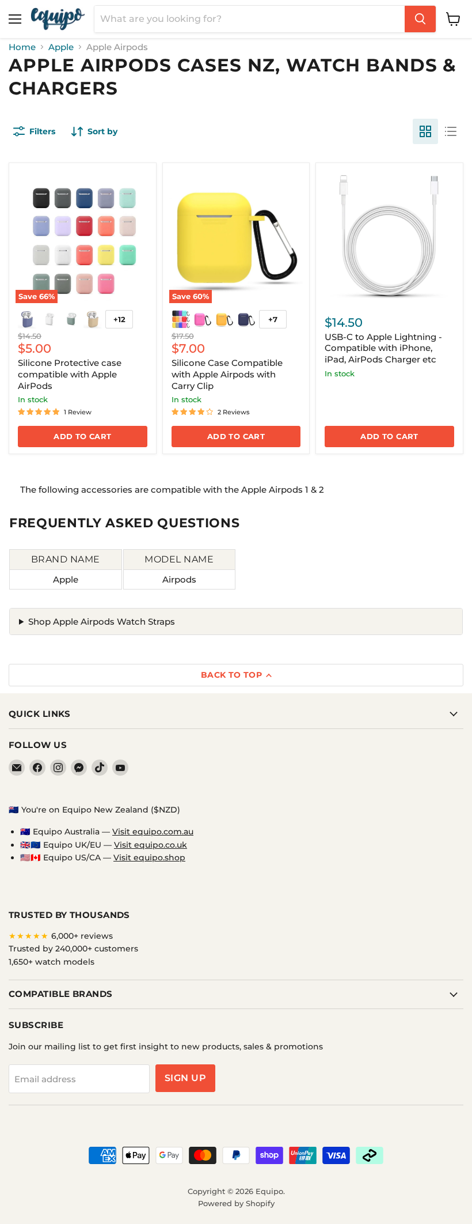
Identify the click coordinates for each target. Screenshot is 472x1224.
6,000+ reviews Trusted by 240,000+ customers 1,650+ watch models (73, 949)
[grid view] (425, 131)
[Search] (420, 19)
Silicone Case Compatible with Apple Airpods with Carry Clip (227, 374)
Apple (61, 47)
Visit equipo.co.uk (150, 845)
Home (22, 47)
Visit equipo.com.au (152, 831)
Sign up (185, 1077)
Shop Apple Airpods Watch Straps (101, 621)
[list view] (450, 131)
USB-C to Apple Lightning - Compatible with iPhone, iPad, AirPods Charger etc (383, 348)
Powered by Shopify (236, 1203)
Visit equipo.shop (149, 857)
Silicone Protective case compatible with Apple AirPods (69, 374)
